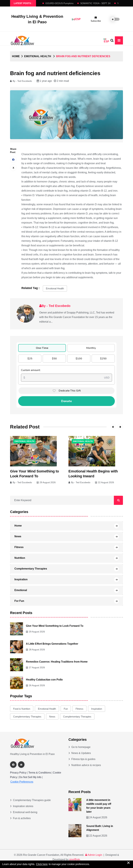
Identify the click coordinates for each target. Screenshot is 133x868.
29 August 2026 (48, 482)
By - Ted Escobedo (22, 81)
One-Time (42, 348)
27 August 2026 (37, 667)
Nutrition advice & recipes (86, 765)
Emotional (20, 590)
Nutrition (19, 558)
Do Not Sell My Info (30, 777)
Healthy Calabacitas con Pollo (44, 679)
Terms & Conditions (39, 772)
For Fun (19, 601)
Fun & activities (22, 818)
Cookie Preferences (21, 781)
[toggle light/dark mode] (113, 19)
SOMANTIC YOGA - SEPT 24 (91, 3)
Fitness (19, 547)
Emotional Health (55, 288)
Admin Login (95, 855)
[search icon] (112, 40)
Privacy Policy (18, 772)
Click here (42, 864)
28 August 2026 (37, 649)
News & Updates (81, 753)
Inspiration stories (23, 806)
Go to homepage (81, 747)
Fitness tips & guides (83, 759)
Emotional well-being (25, 812)
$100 (79, 358)
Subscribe (96, 21)
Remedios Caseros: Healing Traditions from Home (57, 661)
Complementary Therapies (30, 568)
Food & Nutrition (21, 708)
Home (16, 56)
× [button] (128, 862)
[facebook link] (13, 764)
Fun (66, 708)
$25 (29, 358)
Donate (66, 401)
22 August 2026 (106, 482)
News (17, 536)
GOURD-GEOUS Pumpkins (55, 3)
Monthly (91, 348)
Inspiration (21, 579)
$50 (54, 358)
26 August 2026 (37, 685)
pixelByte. (75, 859)
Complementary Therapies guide (32, 800)
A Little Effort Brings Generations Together (52, 643)
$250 (103, 358)
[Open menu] (119, 40)
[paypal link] (21, 764)
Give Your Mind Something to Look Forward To (54, 625)
